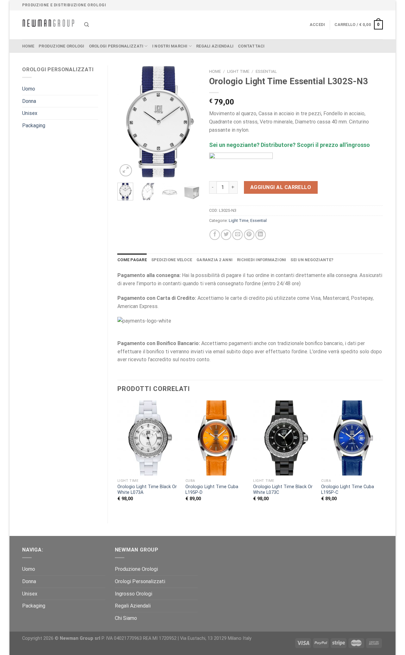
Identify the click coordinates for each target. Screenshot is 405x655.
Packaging (33, 126)
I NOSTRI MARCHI (170, 46)
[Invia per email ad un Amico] (237, 235)
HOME (28, 46)
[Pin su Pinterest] (249, 235)
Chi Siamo (126, 618)
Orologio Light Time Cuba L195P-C (347, 489)
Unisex (29, 113)
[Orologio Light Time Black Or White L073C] (284, 438)
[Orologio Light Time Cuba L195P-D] (216, 438)
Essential (266, 71)
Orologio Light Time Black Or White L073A (147, 489)
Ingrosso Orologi (133, 594)
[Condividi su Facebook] (214, 235)
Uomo (28, 89)
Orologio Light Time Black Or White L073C (283, 489)
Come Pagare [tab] (132, 259)
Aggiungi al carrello (280, 187)
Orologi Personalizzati (116, 46)
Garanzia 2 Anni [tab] (214, 259)
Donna (29, 101)
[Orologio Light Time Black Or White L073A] (148, 438)
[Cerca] (86, 25)
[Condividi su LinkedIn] (260, 235)
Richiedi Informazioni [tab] (261, 259)
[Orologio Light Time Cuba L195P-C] (352, 438)
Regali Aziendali (215, 46)
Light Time (238, 71)
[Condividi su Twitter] (226, 235)
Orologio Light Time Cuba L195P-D (211, 489)
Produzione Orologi (61, 46)
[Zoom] (126, 170)
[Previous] (127, 121)
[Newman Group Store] (48, 25)
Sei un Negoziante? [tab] (311, 259)
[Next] (190, 121)
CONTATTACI (251, 46)
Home (215, 71)
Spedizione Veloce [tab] (171, 259)
